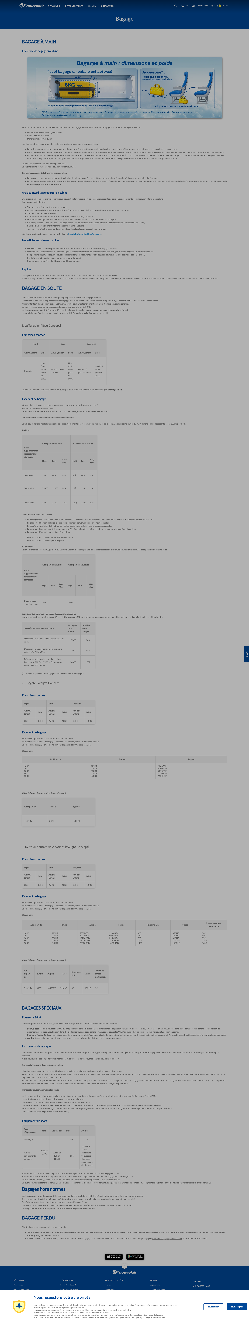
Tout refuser (213, 1307)
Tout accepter (237, 1307)
